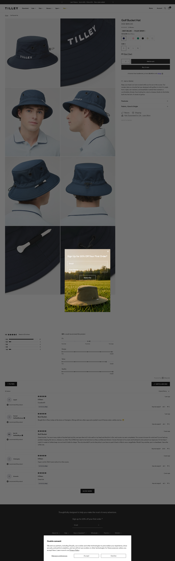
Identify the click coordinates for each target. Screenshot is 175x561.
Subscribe (87, 278)
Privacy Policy (74, 550)
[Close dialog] (107, 251)
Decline (113, 556)
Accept (86, 556)
